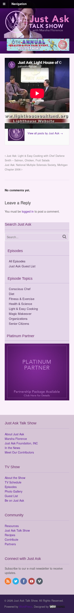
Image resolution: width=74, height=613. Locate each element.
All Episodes (17, 261)
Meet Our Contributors (19, 452)
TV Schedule (13, 482)
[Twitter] (16, 581)
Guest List (11, 496)
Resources (12, 526)
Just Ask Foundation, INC (21, 443)
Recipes (10, 535)
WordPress (25, 606)
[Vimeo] (39, 581)
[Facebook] (23, 581)
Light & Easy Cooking (23, 308)
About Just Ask (14, 434)
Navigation (19, 4)
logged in (28, 211)
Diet (11, 294)
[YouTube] (31, 581)
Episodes (11, 487)
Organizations (18, 318)
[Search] (64, 237)
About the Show (15, 478)
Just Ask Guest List (22, 266)
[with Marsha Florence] (37, 31)
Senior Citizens (19, 323)
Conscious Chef (19, 289)
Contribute (11, 539)
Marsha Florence (16, 439)
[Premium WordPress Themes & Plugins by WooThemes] (57, 606)
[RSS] (8, 581)
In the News (12, 448)
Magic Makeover (20, 313)
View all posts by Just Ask (45, 133)
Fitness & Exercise (21, 298)
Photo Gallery (13, 491)
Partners (10, 544)
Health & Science (20, 303)
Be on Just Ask (14, 500)
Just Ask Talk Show (17, 530)
